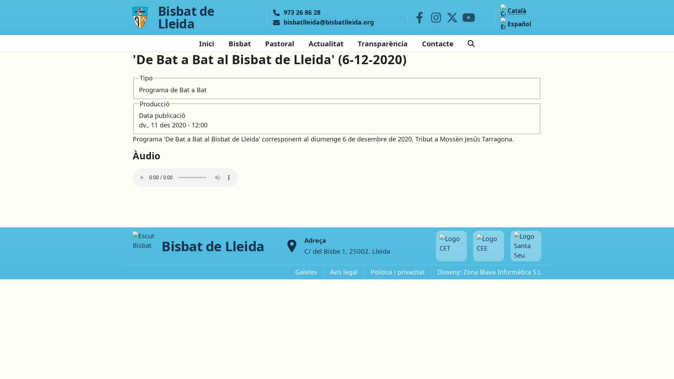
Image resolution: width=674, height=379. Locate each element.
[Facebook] (419, 18)
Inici (206, 43)
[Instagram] (436, 18)
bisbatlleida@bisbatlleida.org (329, 22)
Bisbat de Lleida (186, 17)
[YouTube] (469, 18)
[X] (452, 18)
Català (517, 11)
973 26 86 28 (302, 12)
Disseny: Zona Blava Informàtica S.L (489, 272)
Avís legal (344, 272)
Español (519, 24)
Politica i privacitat (397, 272)
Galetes (306, 272)
